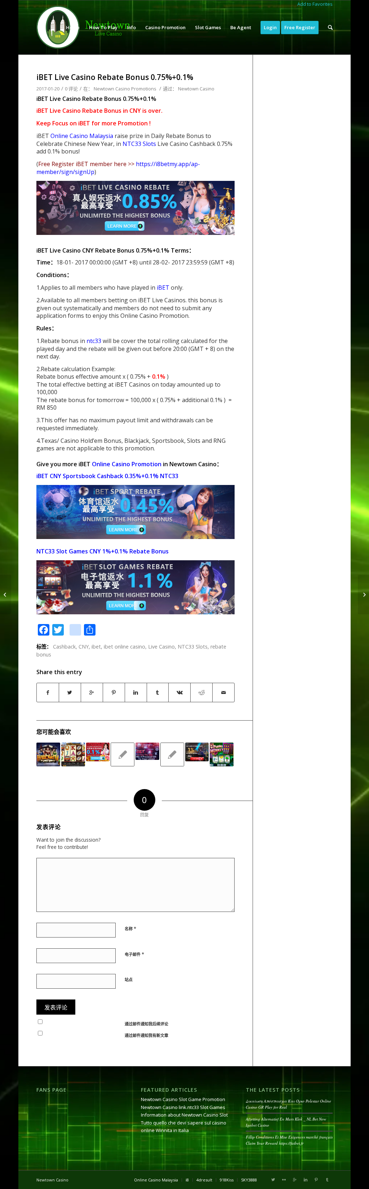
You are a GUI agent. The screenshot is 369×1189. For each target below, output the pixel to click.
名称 (130, 928)
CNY (84, 646)
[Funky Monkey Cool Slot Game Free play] (222, 754)
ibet (96, 646)
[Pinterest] (316, 1179)
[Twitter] (273, 1179)
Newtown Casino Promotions (125, 88)
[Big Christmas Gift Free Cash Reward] (172, 754)
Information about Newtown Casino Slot (184, 1115)
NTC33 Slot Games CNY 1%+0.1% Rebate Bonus (102, 551)
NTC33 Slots (139, 144)
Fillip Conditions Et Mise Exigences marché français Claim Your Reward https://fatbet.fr (289, 1140)
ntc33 (93, 341)
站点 (129, 979)
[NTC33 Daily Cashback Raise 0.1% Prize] (98, 752)
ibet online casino (124, 646)
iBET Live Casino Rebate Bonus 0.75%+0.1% (114, 77)
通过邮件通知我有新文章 (146, 1035)
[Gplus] (294, 1179)
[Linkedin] (305, 1179)
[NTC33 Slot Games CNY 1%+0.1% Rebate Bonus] (5, 594)
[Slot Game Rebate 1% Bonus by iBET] (197, 752)
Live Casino (161, 646)
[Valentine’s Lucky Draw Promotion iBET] (147, 751)
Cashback (64, 646)
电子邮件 (134, 954)
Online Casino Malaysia (81, 136)
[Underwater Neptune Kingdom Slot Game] (122, 754)
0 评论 (71, 88)
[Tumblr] (327, 1179)
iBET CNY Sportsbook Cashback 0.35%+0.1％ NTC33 (107, 476)
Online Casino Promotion (126, 464)
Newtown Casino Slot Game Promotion (183, 1099)
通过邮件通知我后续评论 (146, 1024)
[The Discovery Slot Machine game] (73, 754)
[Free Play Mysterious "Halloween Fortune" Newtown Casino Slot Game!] (48, 754)
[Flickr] (284, 1179)
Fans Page (51, 1089)
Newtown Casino (196, 88)
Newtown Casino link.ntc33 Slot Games (183, 1107)
